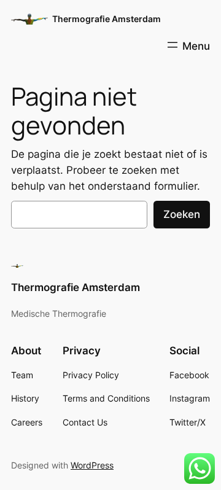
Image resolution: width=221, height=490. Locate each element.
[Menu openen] (187, 44)
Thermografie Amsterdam (106, 19)
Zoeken (181, 214)
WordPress (92, 465)
